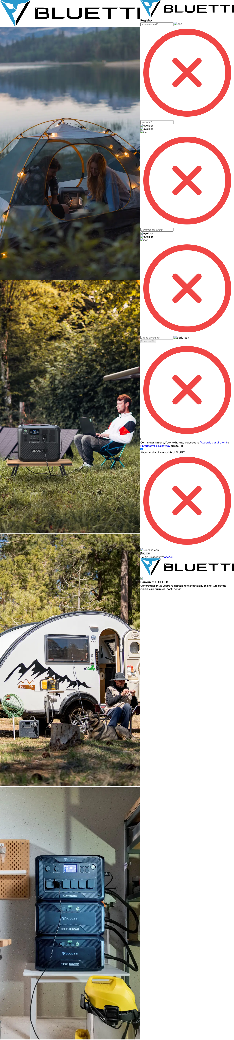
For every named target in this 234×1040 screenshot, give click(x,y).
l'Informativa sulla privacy (155, 445)
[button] (145, 553)
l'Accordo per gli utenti (213, 442)
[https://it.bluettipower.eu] (70, 25)
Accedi (168, 556)
